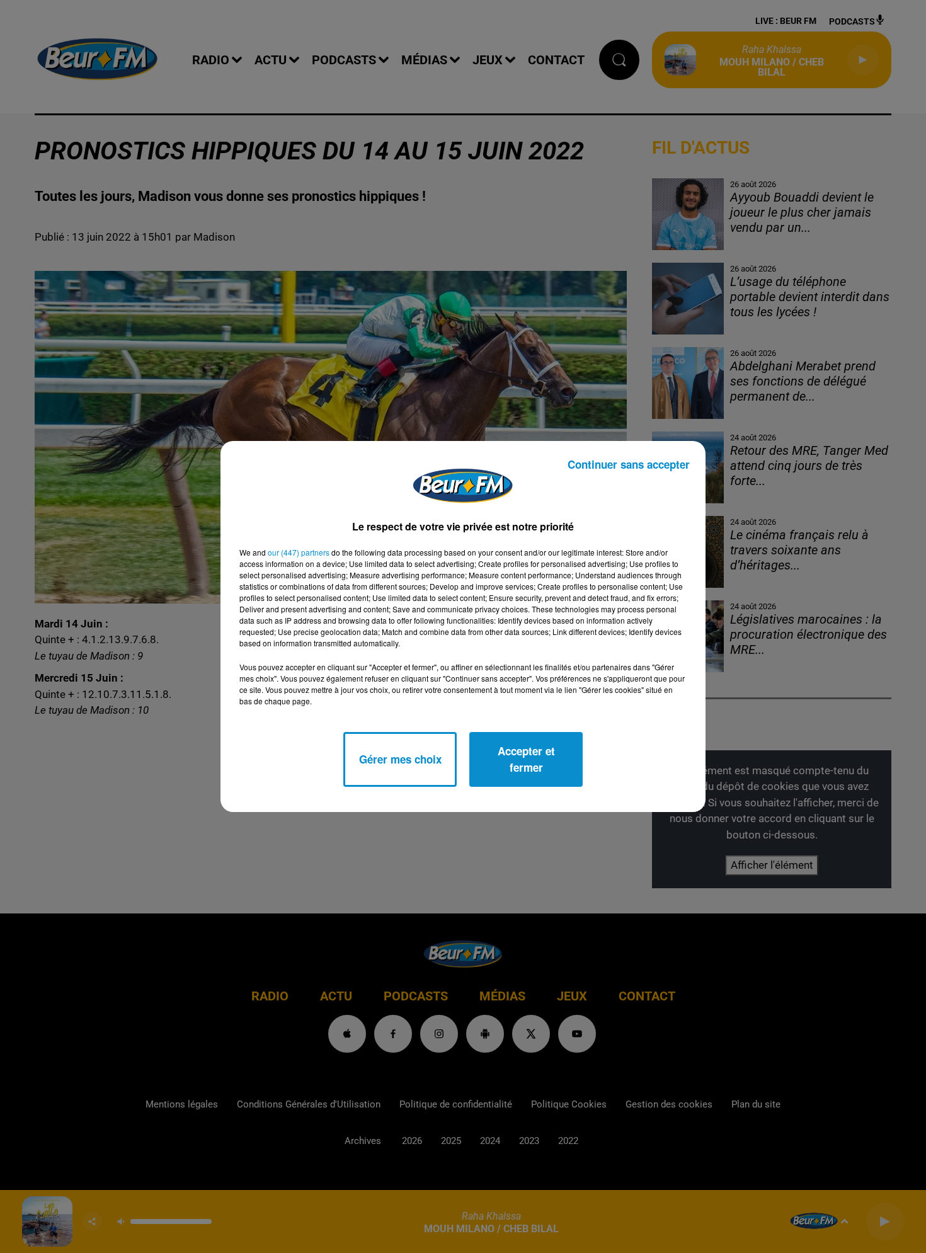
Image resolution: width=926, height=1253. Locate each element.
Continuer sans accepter (629, 464)
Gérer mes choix (400, 759)
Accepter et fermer (526, 759)
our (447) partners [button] (298, 552)
